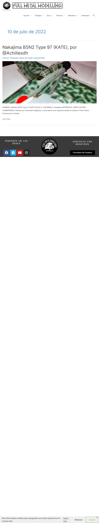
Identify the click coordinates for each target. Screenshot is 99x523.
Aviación (5, 58)
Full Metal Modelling (6, 9)
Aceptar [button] (92, 520)
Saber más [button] (65, 519)
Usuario (26, 15)
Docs (49, 15)
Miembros (72, 15)
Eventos (59, 15)
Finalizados (14, 58)
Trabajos (38, 15)
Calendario (85, 15)
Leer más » (6, 119)
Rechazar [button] (78, 520)
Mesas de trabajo (26, 58)
